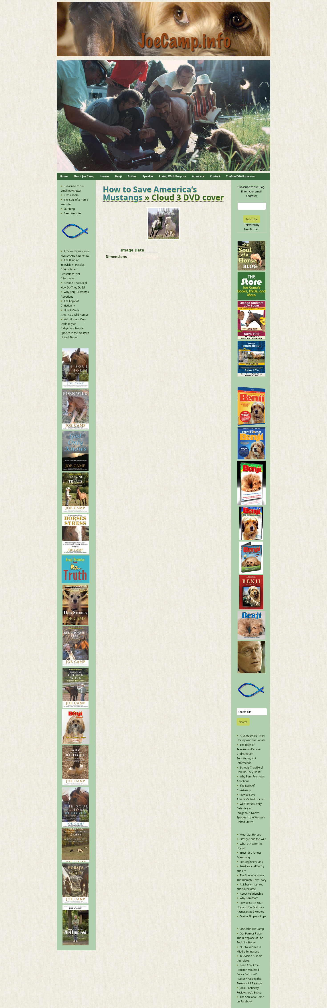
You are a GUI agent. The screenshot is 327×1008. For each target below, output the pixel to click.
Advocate (198, 176)
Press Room (71, 195)
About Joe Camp (84, 176)
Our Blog (69, 209)
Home (64, 176)
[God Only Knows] (75, 470)
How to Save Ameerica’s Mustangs (150, 193)
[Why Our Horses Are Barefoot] (75, 784)
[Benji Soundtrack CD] (251, 638)
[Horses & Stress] (75, 553)
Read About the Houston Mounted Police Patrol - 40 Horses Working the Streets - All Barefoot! (250, 974)
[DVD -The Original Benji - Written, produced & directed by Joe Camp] (251, 504)
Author (132, 176)
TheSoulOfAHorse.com (241, 176)
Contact (215, 176)
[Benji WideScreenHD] (251, 425)
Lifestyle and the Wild (253, 839)
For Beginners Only (251, 862)
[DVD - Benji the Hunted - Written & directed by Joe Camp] (251, 608)
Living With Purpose (172, 176)
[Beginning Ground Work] (76, 707)
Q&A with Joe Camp (252, 929)
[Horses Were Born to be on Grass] (75, 861)
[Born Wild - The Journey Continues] (75, 428)
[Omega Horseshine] (251, 375)
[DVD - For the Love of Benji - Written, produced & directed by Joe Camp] (251, 539)
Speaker (148, 176)
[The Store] (251, 299)
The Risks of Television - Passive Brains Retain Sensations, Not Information (73, 269)
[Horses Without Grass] (75, 902)
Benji (118, 176)
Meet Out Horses (250, 834)
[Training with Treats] (75, 511)
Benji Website (72, 213)
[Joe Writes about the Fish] (75, 238)
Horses (104, 176)
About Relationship (251, 894)
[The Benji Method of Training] (75, 743)
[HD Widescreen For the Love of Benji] (251, 458)
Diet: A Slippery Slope (253, 916)
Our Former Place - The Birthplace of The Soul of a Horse (250, 938)
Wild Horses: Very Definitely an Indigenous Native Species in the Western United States (75, 328)
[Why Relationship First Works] (76, 665)
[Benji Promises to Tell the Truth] (75, 582)
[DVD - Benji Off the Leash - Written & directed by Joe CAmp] (251, 573)
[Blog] (251, 269)
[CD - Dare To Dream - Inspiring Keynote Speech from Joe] (251, 672)
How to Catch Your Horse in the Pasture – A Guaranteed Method (250, 907)
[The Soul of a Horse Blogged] (75, 826)
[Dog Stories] (75, 624)
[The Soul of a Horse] (75, 387)
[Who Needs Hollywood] (76, 944)
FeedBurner (251, 229)
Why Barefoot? (249, 898)
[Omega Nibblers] (251, 338)
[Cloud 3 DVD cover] (163, 239)
